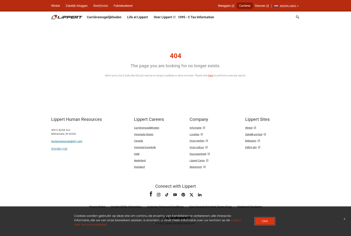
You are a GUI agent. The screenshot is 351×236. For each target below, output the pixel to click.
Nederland (140, 160)
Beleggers (224, 5)
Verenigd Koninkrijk (145, 147)
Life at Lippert (137, 17)
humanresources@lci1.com (66, 141)
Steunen (260, 5)
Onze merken (197, 140)
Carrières (244, 5)
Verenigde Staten (143, 134)
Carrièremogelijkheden (104, 17)
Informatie (195, 127)
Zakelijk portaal (253, 134)
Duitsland (139, 166)
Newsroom (196, 166)
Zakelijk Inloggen (77, 5)
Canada (138, 140)
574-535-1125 (59, 148)
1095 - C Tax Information (196, 17)
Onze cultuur (197, 147)
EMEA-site (251, 147)
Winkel (55, 5)
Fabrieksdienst (123, 5)
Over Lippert (163, 17)
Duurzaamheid (198, 153)
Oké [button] (265, 221)
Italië (136, 153)
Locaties (194, 134)
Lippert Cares (197, 160)
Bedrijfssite (100, 5)
